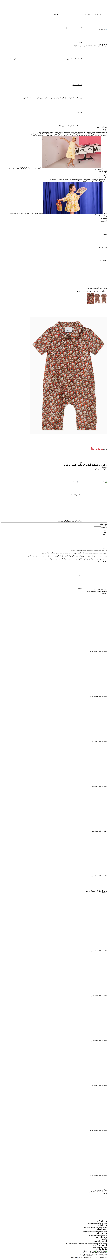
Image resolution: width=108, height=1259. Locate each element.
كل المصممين (103, 132)
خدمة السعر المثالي (69, 1243)
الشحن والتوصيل (102, 1247)
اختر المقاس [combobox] (104, 527)
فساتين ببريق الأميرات (101, 181)
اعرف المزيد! (61, 521)
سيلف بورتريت (83, 135)
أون (100, 135)
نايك (102, 135)
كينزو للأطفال (75, 134)
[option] (54, 529)
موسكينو (38, 134)
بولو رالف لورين (95, 135)
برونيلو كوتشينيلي (82, 132)
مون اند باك (93, 179)
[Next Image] (94, 441)
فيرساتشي (40, 135)
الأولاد (89, 1227)
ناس (35, 134)
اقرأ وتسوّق (104, 1239)
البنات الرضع (103, 1227)
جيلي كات (81, 134)
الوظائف (102, 1235)
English (56, 14)
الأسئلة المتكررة (96, 1231)
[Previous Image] (94, 310)
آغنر (99, 132)
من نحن (105, 1235)
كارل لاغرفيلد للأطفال (89, 134)
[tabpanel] (54, 556)
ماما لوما (60, 134)
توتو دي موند (57, 179)
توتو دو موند (46, 135)
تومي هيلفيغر (53, 135)
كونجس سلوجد (67, 134)
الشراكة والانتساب (94, 1235)
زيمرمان (35, 135)
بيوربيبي (89, 135)
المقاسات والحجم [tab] (94, 550)
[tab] (103, 298)
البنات (106, 177)
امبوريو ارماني (54, 132)
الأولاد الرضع (96, 1227)
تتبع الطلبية (86, 1231)
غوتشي (105, 134)
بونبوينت (96, 132)
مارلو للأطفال (54, 134)
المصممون (104, 168)
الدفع (90, 1231)
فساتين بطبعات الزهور (89, 181)
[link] (72, 45)
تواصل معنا (104, 1231)
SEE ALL (104, 593)
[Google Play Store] (90, 1251)
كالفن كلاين (73, 132)
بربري (77, 132)
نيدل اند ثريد (30, 134)
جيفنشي (47, 132)
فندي (50, 132)
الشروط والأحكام (102, 1243)
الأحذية (86, 1227)
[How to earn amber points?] (94, 502)
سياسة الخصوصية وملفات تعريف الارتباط (86, 1243)
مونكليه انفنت (47, 134)
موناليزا (42, 134)
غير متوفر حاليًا (103, 548)
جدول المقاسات (103, 525)
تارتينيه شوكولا (69, 135)
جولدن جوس (41, 132)
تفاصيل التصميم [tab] (86, 550)
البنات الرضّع (101, 177)
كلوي (69, 132)
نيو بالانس (105, 135)
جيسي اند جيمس (99, 134)
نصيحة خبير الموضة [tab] (102, 550)
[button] (103, 44)
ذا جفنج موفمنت (61, 135)
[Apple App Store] (101, 1251)
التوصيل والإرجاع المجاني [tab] (77, 550)
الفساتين (105, 213)
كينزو (96, 1223)
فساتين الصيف (79, 181)
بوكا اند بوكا (78, 179)
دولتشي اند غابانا (63, 132)
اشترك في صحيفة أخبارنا (100, 1190)
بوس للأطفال (90, 132)
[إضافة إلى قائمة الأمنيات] (87, 542)
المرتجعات (95, 1247)
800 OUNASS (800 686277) (85, 1254)
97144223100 (87, 1256)
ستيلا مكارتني (76, 135)
